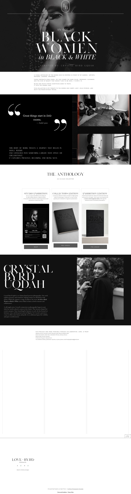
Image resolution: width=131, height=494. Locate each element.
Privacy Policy (71, 492)
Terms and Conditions (62, 492)
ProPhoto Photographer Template (75, 489)
